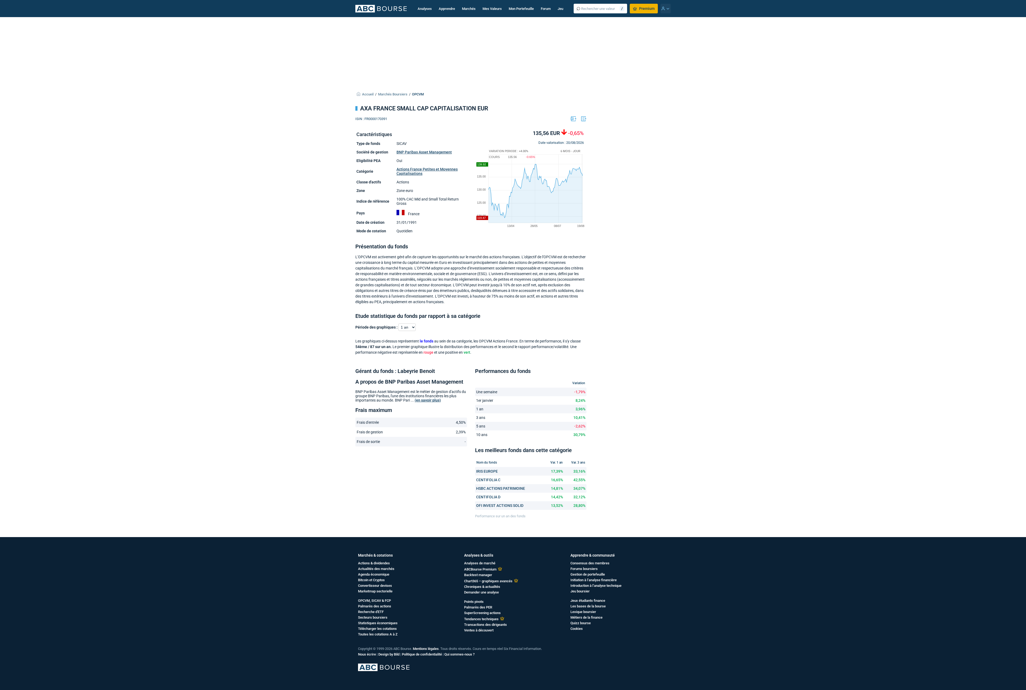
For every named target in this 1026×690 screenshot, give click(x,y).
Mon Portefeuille (521, 9)
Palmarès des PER (478, 607)
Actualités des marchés (376, 569)
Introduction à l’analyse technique (595, 586)
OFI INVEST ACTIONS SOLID (499, 505)
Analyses (425, 9)
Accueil (368, 94)
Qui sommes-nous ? (459, 654)
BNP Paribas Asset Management (424, 152)
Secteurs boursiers (372, 617)
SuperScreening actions (482, 613)
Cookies (576, 629)
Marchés (469, 9)
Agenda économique (373, 574)
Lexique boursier (583, 612)
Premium (647, 8)
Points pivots (474, 602)
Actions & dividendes (374, 563)
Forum (546, 9)
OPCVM (418, 94)
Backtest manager (478, 575)
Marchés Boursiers (392, 94)
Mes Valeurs (492, 9)
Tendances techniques (481, 619)
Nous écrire (367, 654)
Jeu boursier (580, 591)
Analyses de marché (479, 563)
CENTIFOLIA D (488, 497)
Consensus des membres (589, 563)
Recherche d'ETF (371, 612)
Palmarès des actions (374, 606)
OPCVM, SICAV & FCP (374, 601)
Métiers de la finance (586, 617)
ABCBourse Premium (480, 569)
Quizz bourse (580, 623)
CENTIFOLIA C (488, 480)
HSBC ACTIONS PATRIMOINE (500, 488)
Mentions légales (426, 649)
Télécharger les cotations (377, 629)
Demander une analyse (481, 592)
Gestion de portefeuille (587, 574)
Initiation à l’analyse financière (593, 580)
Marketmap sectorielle (375, 591)
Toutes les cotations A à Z (378, 634)
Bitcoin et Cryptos (371, 580)
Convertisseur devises (375, 586)
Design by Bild (388, 654)
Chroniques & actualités (482, 587)
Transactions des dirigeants (485, 625)
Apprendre (447, 9)
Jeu (560, 9)
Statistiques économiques (378, 623)
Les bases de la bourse (588, 606)
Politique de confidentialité (422, 654)
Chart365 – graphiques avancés (488, 581)
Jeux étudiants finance (587, 601)
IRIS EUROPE (487, 471)
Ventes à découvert (478, 630)
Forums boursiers (584, 569)
